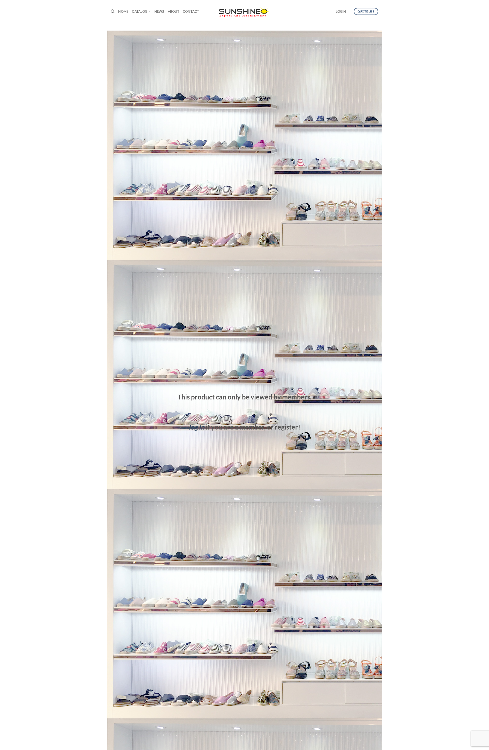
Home (123, 11)
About (173, 11)
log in (197, 427)
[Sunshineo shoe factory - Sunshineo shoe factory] (244, 11)
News (159, 11)
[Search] (113, 11)
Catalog (139, 11)
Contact (191, 11)
